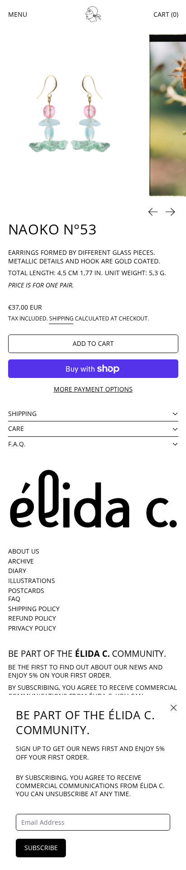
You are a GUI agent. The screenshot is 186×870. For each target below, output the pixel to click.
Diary (17, 570)
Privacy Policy (32, 628)
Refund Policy (32, 618)
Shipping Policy (34, 608)
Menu (17, 14)
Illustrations (31, 580)
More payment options (93, 389)
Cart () (165, 14)
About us (23, 551)
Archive (21, 561)
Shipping (61, 318)
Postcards (26, 590)
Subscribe (41, 847)
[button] (70, 115)
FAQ (14, 598)
